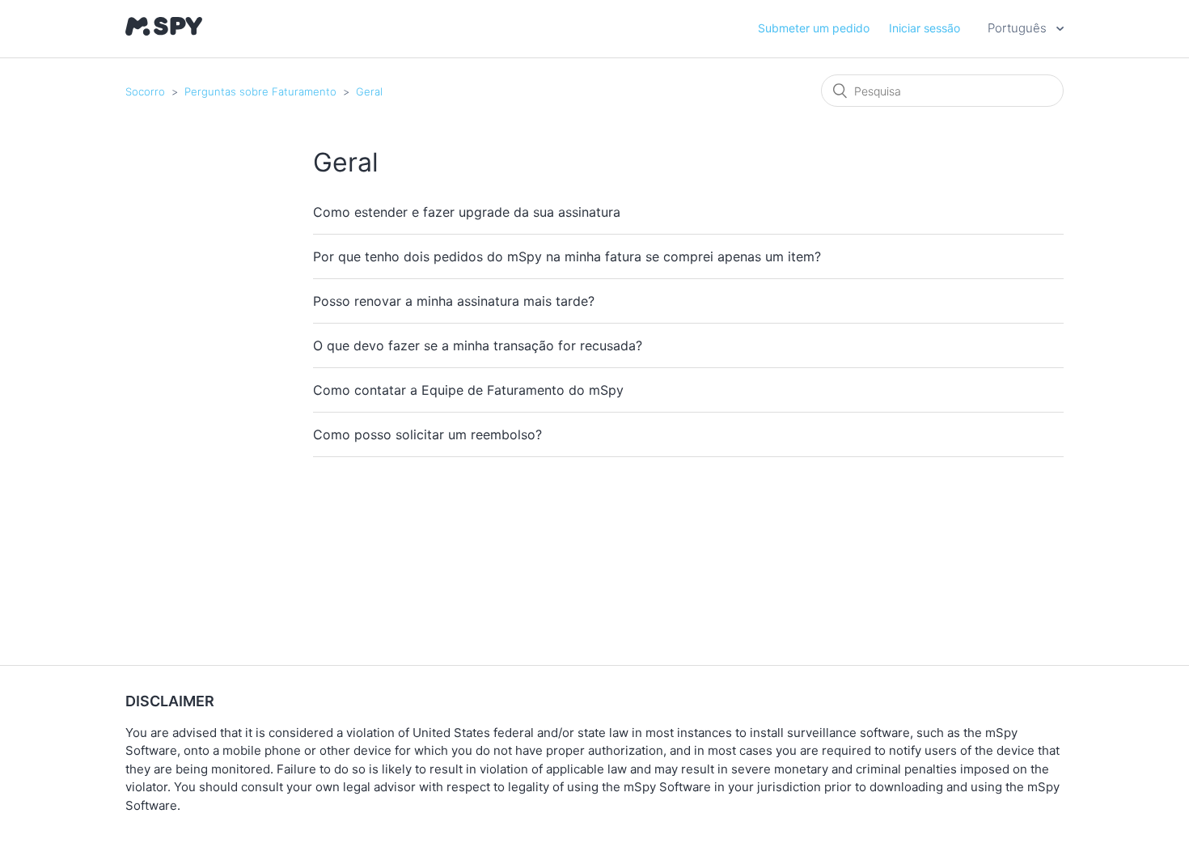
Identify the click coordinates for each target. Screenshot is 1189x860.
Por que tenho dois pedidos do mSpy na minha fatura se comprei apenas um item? (567, 256)
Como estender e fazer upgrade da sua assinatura (466, 212)
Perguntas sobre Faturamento (262, 91)
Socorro (145, 91)
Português (1019, 28)
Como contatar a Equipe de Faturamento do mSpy (468, 390)
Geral (369, 91)
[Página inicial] (163, 31)
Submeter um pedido (814, 28)
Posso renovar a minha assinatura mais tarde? (453, 301)
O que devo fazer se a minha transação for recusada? (477, 345)
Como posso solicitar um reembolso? (427, 434)
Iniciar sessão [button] (924, 28)
